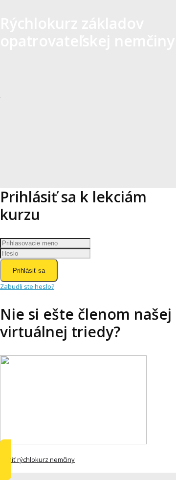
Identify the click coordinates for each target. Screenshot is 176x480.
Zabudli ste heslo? (27, 286)
